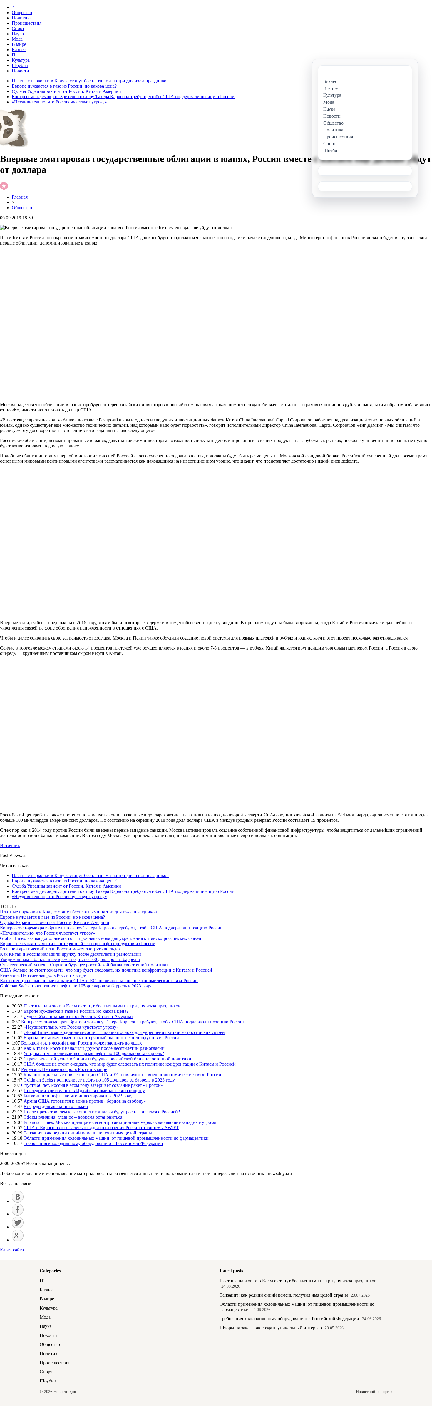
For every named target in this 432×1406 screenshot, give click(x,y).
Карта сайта (12, 1249)
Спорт (18, 28)
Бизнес (19, 49)
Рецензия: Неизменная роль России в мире (43, 975)
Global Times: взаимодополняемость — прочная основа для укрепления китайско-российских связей (100, 938)
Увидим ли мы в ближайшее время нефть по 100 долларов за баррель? (70, 959)
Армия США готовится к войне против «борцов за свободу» (85, 1101)
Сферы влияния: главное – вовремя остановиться (73, 1116)
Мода (17, 38)
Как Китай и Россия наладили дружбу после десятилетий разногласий (70, 954)
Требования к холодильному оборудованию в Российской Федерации (93, 1143)
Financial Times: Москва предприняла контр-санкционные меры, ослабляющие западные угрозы (120, 1122)
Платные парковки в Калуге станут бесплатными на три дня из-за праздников (90, 80)
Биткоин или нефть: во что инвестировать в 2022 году (78, 1095)
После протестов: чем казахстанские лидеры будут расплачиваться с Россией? (102, 1111)
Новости (20, 70)
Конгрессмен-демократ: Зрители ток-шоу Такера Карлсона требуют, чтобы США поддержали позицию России (123, 96)
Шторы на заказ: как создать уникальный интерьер (271, 1327)
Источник (10, 845)
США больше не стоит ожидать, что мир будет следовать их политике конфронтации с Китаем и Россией (106, 970)
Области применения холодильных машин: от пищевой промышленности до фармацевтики (116, 1138)
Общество (22, 12)
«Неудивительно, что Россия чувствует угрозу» (59, 101)
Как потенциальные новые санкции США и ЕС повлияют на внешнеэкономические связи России (99, 980)
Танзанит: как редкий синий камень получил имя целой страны (88, 1132)
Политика (22, 17)
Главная (20, 197)
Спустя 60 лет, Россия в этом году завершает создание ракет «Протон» (92, 1085)
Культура (21, 60)
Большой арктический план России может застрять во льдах (60, 948)
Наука (18, 33)
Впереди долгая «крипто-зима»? (56, 1106)
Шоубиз (20, 65)
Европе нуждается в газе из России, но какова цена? (64, 85)
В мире (19, 44)
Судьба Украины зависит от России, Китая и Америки (66, 91)
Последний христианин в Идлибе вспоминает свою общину (84, 1090)
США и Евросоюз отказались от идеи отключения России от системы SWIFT (101, 1127)
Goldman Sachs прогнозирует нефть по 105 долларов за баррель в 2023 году (75, 985)
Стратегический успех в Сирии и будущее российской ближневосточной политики (84, 964)
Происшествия (26, 23)
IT (14, 54)
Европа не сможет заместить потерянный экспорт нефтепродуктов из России (77, 943)
